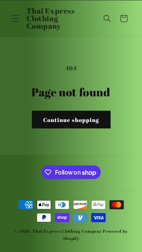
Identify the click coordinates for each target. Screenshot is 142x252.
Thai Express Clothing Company (67, 231)
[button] (15, 18)
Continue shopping (71, 120)
